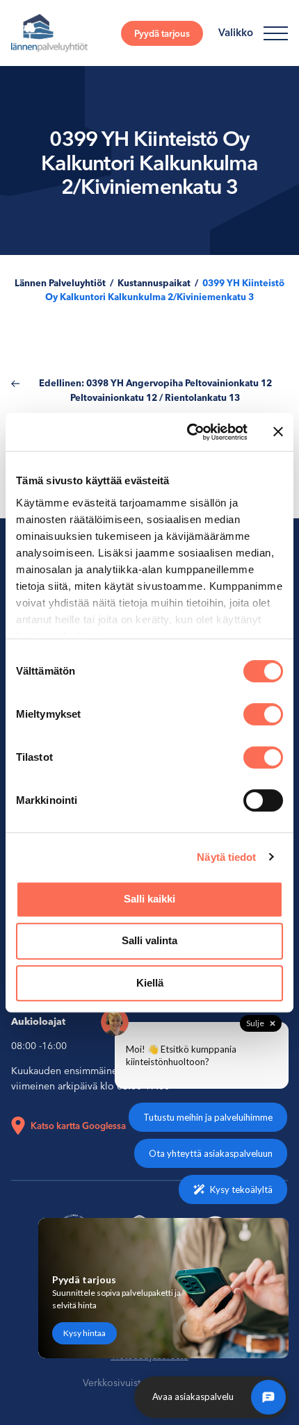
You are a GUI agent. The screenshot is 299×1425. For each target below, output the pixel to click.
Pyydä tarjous (162, 33)
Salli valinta (149, 940)
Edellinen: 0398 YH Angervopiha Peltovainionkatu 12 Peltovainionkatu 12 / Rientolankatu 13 (155, 390)
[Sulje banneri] (278, 431)
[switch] (263, 714)
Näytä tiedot (226, 857)
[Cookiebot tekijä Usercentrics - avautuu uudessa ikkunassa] (188, 432)
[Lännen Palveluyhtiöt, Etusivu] (49, 33)
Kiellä (149, 983)
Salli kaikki (149, 899)
